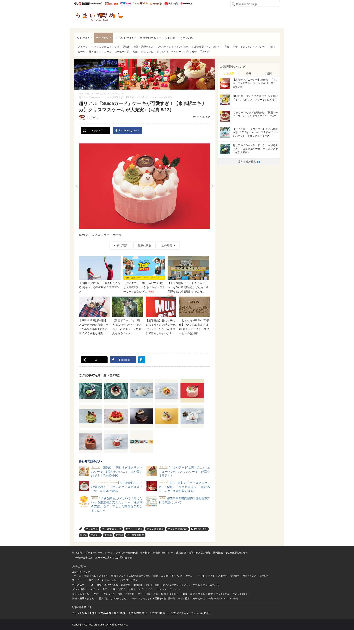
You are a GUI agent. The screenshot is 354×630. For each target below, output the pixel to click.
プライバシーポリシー (97, 552)
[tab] (229, 73)
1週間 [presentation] (268, 73)
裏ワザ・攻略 (111, 584)
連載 (81, 598)
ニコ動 (164, 575)
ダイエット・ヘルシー (169, 51)
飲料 (112, 589)
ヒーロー (264, 575)
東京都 (108, 535)
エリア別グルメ (149, 38)
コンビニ (104, 46)
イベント (200, 575)
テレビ (77, 575)
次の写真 (166, 245)
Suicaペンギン (199, 529)
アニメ (122, 575)
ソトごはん (83, 38)
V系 (94, 575)
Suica (83, 535)
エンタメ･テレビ (81, 571)
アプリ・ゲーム (192, 584)
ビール (81, 51)
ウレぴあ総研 (82, 4)
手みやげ (205, 51)
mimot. (126, 4)
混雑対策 (138, 584)
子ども (100, 580)
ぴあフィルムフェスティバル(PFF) (190, 613)
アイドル (103, 575)
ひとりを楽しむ (240, 594)
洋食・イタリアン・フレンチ (249, 46)
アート (211, 575)
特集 (74, 598)
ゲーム (189, 575)
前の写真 (122, 245)
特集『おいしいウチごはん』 (113, 598)
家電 (192, 594)
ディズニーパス (211, 584)
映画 (113, 575)
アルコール (105, 51)
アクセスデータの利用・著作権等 (131, 552)
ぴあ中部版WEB (159, 613)
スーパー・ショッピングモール (174, 46)
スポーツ (222, 575)
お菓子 (121, 589)
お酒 (130, 589)
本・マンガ (177, 575)
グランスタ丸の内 (177, 529)
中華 (270, 46)
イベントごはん (124, 38)
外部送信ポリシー (163, 552)
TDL (91, 584)
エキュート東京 (134, 529)
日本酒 (92, 51)
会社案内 (77, 552)
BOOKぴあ (120, 613)
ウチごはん (102, 38)
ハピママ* (96, 4)
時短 (135, 51)
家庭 (91, 580)
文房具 (201, 594)
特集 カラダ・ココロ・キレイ (223, 598)
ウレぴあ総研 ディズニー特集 (111, 4)
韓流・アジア (249, 575)
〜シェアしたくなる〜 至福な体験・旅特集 (153, 598)
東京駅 (119, 535)
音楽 (86, 575)
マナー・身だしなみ (148, 594)
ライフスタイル (80, 593)
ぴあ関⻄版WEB (138, 613)
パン (93, 46)
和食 (227, 46)
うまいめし (140, 4)
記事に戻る (144, 245)
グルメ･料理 (79, 589)
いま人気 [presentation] (229, 73)
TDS (99, 584)
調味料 (126, 46)
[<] (76, 186)
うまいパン (155, 4)
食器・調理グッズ (143, 46)
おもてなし (147, 51)
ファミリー (78, 580)
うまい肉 (171, 4)
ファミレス (175, 589)
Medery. (186, 4)
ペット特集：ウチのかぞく (191, 598)
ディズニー (78, 584)
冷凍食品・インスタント (207, 46)
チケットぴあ (79, 613)
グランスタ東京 (155, 529)
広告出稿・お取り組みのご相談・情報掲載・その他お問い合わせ (211, 552)
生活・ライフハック (104, 594)
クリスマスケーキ (111, 529)
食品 (105, 589)
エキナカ (95, 535)
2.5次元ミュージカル (139, 575)
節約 (163, 594)
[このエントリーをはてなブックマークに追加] (141, 359)
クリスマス (92, 529)
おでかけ (129, 594)
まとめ (90, 598)
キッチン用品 (222, 594)
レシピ (116, 46)
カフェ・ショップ (157, 589)
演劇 (155, 575)
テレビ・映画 (152, 584)
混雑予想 (125, 584)
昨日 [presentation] (248, 73)
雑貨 (210, 594)
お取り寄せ (190, 51)
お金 (120, 594)
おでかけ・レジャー (129, 580)
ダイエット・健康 (178, 594)
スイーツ (83, 46)
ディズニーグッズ (172, 584)
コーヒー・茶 (122, 51)
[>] (212, 186)
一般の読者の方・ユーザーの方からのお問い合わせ (103, 557)
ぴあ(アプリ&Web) (100, 613)
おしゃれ (111, 580)
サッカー (234, 575)
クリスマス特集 (135, 535)
